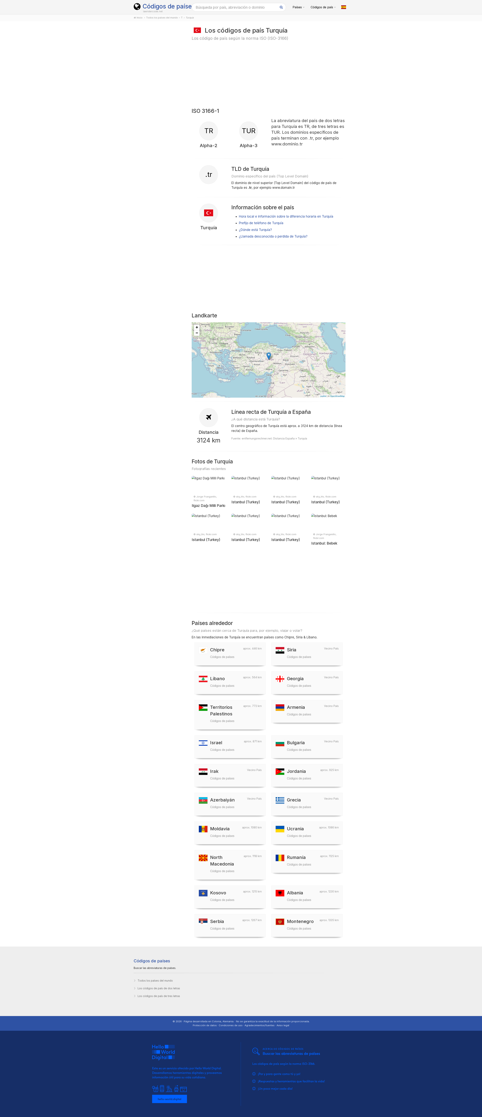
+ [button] (197, 327)
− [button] (197, 333)
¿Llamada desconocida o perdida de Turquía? (273, 236)
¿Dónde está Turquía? (255, 230)
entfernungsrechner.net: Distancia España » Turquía (274, 438)
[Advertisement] (158, 85)
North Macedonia (222, 864)
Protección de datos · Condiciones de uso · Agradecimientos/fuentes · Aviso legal (241, 1025)
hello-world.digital (169, 1099)
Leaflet (323, 395)
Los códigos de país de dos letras (159, 988)
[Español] (343, 7)
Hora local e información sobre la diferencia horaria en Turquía (286, 216)
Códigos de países (169, 6)
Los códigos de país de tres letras (159, 996)
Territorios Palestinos (222, 713)
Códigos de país (322, 7)
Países (297, 7)
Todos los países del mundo (155, 980)
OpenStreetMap (337, 395)
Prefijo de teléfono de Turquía (261, 223)
